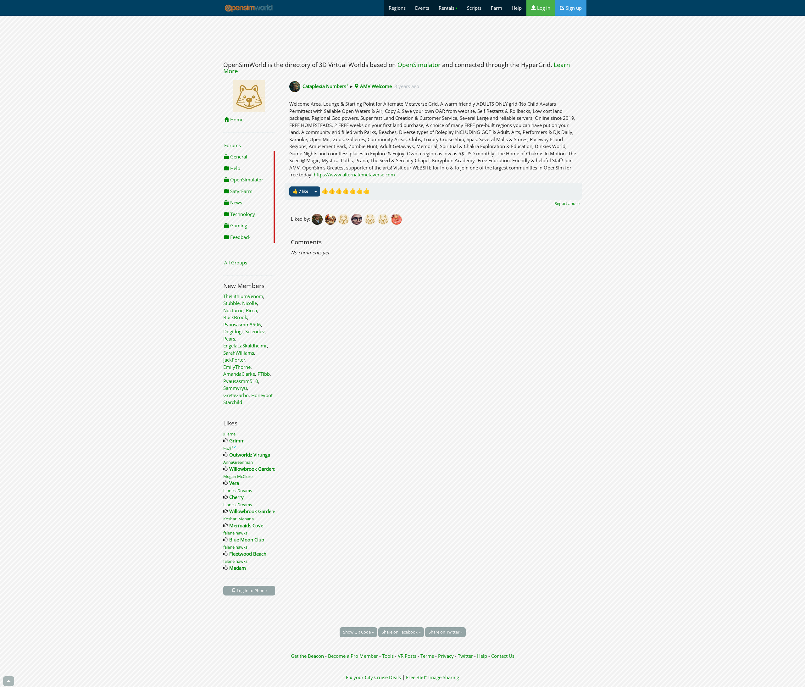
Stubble (231, 303)
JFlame (229, 434)
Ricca (251, 310)
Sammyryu (235, 388)
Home (236, 119)
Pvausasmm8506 (242, 324)
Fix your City (359, 677)
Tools (388, 656)
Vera (234, 483)
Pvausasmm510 (240, 381)
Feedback (240, 237)
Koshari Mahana (238, 519)
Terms (427, 656)
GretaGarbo (236, 395)
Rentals (448, 8)
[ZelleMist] (331, 219)
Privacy (446, 656)
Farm (496, 8)
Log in (543, 8)
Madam (237, 568)
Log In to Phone (251, 590)
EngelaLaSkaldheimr (245, 345)
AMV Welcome (375, 86)
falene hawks (235, 533)
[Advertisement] (402, 37)
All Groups (235, 262)
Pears (229, 338)
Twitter (465, 656)
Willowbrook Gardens (252, 469)
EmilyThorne (237, 367)
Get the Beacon (307, 656)
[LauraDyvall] (397, 219)
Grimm (237, 440)
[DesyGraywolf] (371, 219)
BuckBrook (235, 317)
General (238, 156)
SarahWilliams (238, 353)
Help (517, 8)
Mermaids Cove (246, 525)
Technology (242, 214)
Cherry (236, 497)
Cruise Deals (387, 677)
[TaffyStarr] (344, 219)
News (235, 202)
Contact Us (502, 656)
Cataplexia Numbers (326, 86)
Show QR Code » (358, 632)
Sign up (573, 8)
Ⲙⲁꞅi (229, 448)
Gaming (238, 225)
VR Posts (408, 656)
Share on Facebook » (401, 632)
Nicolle (249, 303)
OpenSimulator (419, 65)
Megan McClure (238, 476)
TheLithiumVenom (243, 296)
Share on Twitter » (445, 632)
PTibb (264, 374)
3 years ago (406, 86)
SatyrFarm (241, 191)
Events (422, 8)
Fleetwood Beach (247, 554)
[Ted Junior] (357, 219)
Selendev (255, 331)
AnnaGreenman (238, 462)
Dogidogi (233, 331)
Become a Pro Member (353, 656)
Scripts (474, 8)
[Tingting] (318, 219)
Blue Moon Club (246, 539)
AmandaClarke (239, 374)
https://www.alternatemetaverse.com (354, 174)
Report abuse (567, 203)
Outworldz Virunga (249, 455)
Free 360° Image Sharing (432, 677)
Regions (397, 8)
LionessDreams (237, 490)
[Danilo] (384, 219)
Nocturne (233, 310)
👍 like (300, 191)
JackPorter (234, 360)
